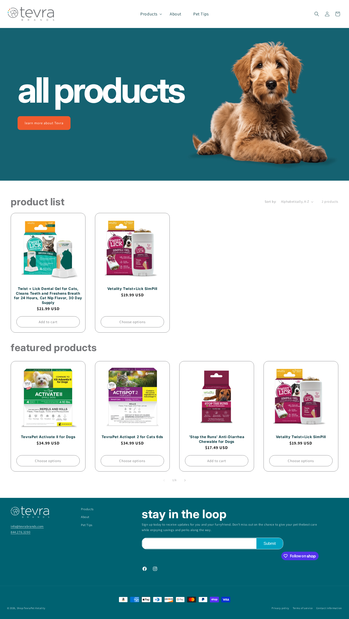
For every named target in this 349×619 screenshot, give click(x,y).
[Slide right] (185, 480)
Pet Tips (87, 525)
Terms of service (303, 608)
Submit (270, 543)
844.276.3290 (20, 532)
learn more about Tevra (44, 123)
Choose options (132, 322)
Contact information (329, 608)
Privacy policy (280, 608)
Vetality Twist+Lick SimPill (132, 288)
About (85, 517)
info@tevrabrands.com (27, 526)
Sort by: (270, 201)
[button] (149, 14)
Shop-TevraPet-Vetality (31, 608)
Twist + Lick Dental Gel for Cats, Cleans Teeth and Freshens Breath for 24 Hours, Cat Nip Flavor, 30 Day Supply (48, 295)
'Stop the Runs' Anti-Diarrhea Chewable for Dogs (216, 439)
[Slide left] (164, 480)
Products (87, 509)
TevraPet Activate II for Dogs (48, 437)
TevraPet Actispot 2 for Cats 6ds (132, 437)
